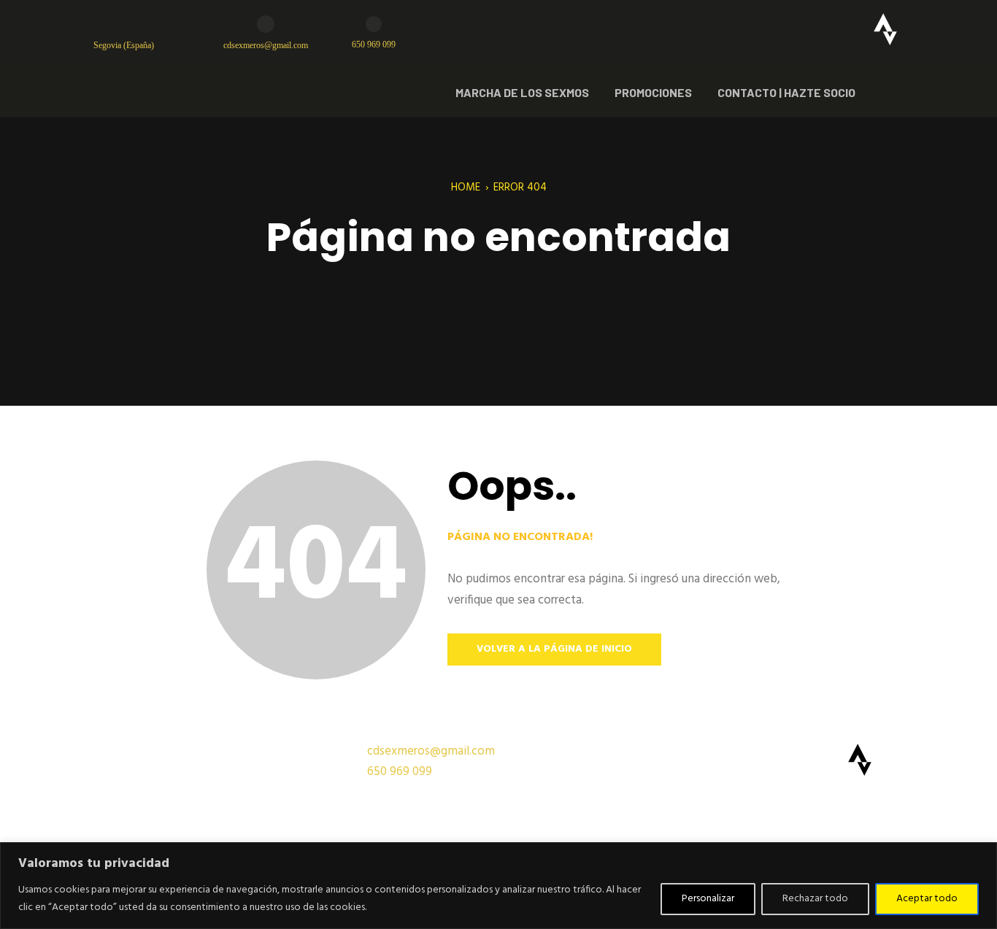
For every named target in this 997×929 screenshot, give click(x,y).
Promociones (653, 92)
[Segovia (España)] (102, 24)
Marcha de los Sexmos (522, 92)
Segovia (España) (123, 45)
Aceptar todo (927, 898)
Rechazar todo (815, 898)
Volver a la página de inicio (554, 649)
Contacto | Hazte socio (786, 92)
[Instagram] (783, 29)
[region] (498, 885)
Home (465, 187)
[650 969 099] (374, 24)
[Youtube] (681, 29)
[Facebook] (732, 29)
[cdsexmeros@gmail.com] (265, 24)
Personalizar (708, 898)
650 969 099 (374, 44)
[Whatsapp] (834, 29)
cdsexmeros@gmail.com (265, 45)
